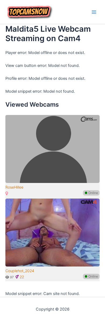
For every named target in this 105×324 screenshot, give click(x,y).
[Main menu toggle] (94, 12)
